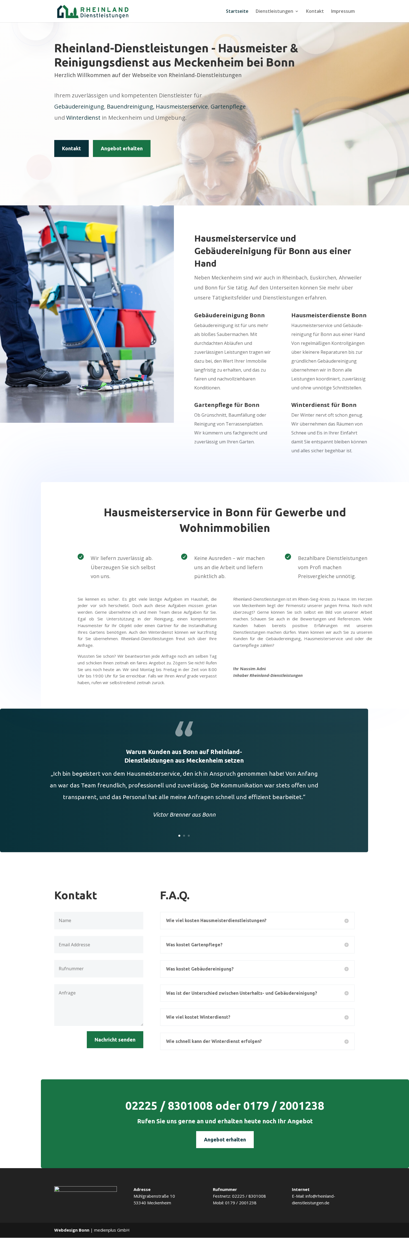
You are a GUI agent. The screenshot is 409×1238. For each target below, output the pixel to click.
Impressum (343, 11)
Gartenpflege (228, 106)
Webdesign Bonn (71, 1230)
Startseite (237, 11)
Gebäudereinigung (79, 106)
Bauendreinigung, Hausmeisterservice (157, 106)
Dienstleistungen (274, 11)
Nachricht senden (115, 1039)
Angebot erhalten (122, 148)
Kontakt (315, 11)
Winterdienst (83, 117)
